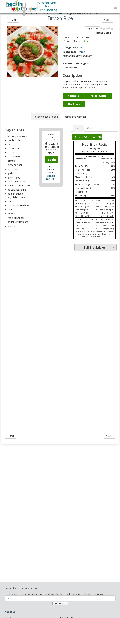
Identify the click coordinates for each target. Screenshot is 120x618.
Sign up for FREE (51, 177)
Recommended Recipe (46, 116)
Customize (73, 96)
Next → (107, 19)
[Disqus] (60, 305)
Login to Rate (92, 28)
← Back (13, 19)
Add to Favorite (98, 96)
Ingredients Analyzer (75, 116)
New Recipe (74, 104)
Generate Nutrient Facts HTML (88, 137)
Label (78, 128)
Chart (90, 128)
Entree (78, 47)
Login (52, 159)
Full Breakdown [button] (95, 247)
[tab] (94, 247)
